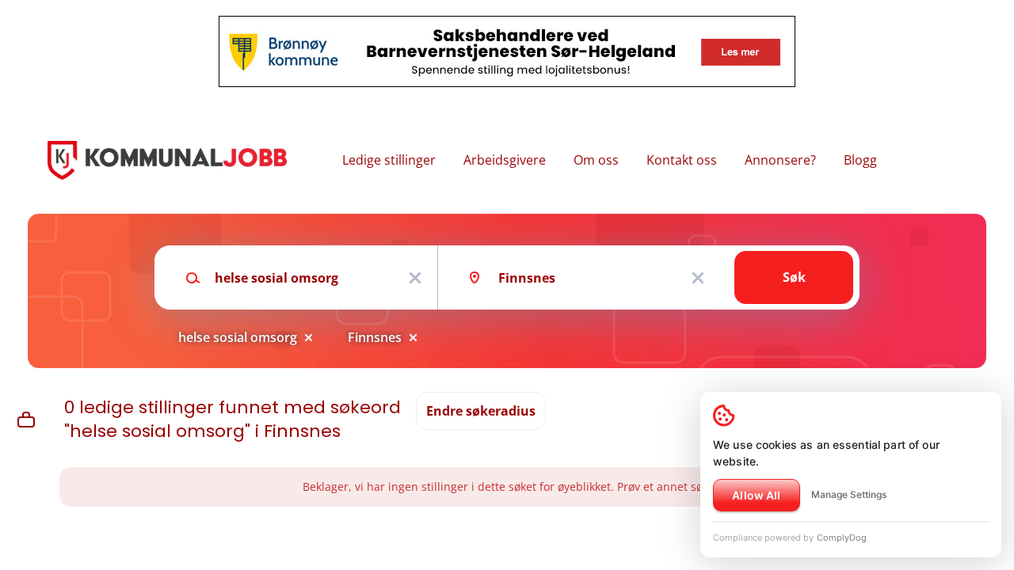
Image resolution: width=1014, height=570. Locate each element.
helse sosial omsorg (237, 337)
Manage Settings (848, 494)
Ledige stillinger (389, 160)
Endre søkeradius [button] (481, 411)
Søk (794, 277)
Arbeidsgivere (504, 160)
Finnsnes (375, 337)
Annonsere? (780, 160)
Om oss (596, 160)
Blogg (860, 160)
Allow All (756, 495)
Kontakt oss (681, 160)
